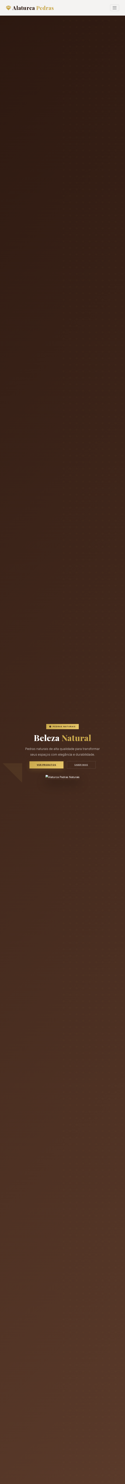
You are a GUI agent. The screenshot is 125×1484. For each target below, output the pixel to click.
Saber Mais (81, 765)
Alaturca (33, 7)
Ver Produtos (46, 765)
